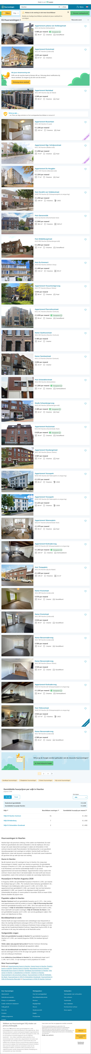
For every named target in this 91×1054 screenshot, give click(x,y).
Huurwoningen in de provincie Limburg (14, 975)
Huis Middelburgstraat (43, 239)
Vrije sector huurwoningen (62, 780)
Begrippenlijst (37, 1003)
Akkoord (80, 1030)
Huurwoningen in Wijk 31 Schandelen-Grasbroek (24, 977)
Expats (35, 1013)
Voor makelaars (68, 1003)
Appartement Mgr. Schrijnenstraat (48, 145)
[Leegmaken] (59, 7)
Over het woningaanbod (39, 994)
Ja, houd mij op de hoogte (43, 763)
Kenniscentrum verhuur (70, 1007)
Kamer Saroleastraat (43, 356)
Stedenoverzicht (37, 1010)
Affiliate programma (7, 1016)
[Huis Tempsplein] (17, 575)
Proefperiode (36, 1016)
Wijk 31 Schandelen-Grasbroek (14, 825)
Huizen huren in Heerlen (38, 966)
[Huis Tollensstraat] (17, 716)
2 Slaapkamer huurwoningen (28, 780)
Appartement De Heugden (45, 169)
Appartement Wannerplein (45, 520)
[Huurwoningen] (7, 7)
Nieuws (35, 1007)
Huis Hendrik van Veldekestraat (47, 192)
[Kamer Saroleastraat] (17, 364)
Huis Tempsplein (41, 567)
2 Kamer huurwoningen (45, 780)
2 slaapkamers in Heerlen (21, 973)
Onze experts (68, 1010)
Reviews (35, 1000)
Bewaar (80, 13)
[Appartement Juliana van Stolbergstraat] (17, 33)
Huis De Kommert (41, 262)
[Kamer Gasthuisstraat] (17, 340)
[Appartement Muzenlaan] (17, 129)
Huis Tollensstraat (42, 708)
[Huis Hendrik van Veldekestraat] (17, 200)
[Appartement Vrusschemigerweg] (17, 294)
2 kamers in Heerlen (37, 973)
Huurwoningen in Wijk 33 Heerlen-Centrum (36, 979)
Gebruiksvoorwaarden (7, 997)
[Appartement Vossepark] (17, 481)
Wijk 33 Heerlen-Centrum (12, 816)
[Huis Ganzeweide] (17, 223)
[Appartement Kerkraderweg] (17, 551)
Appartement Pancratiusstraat (46, 309)
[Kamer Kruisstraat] (17, 598)
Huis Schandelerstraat (43, 380)
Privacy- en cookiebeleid (8, 1000)
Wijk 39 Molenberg (10, 820)
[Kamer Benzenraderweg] (17, 645)
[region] (45, 1037)
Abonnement (5, 994)
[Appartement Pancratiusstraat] (17, 317)
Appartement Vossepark (44, 473)
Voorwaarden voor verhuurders (73, 994)
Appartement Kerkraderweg (46, 544)
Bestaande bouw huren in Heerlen (12, 970)
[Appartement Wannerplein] (17, 528)
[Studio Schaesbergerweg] (17, 411)
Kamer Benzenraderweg (44, 638)
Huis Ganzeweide (41, 215)
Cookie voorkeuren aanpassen (10, 1003)
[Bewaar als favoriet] (85, 26)
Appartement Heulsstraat (45, 427)
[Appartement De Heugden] (17, 176)
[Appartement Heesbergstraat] (17, 458)
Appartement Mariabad (44, 90)
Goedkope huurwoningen (9, 780)
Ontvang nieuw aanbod (21, 82)
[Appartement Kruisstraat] (17, 57)
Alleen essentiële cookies (80, 1036)
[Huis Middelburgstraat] (17, 247)
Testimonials (67, 1000)
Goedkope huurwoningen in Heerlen (36, 970)
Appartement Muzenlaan (44, 122)
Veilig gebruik (5, 1007)
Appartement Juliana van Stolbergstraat (50, 26)
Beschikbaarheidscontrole (40, 997)
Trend (16, 797)
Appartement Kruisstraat (44, 49)
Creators (3, 1013)
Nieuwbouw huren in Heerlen (39, 968)
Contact (3, 1019)
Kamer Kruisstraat (42, 591)
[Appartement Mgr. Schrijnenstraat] (17, 153)
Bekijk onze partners (47, 1035)
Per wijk (8, 797)
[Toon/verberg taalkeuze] (87, 7)
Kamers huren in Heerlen (21, 968)
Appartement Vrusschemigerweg (47, 286)
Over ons (4, 1010)
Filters (8, 13)
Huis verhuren (68, 997)
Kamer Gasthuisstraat (43, 333)
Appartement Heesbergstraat (46, 450)
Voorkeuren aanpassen (81, 1042)
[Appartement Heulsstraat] (17, 434)
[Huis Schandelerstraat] (17, 387)
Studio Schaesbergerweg (44, 403)
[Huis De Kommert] (17, 270)
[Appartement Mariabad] (17, 98)
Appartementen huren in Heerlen (19, 966)
